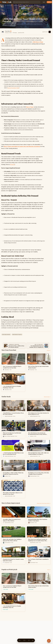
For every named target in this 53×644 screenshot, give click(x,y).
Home (3, 5)
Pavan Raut (7, 31)
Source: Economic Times (13, 88)
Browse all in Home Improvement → (43, 503)
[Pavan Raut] (2, 31)
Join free (49, 2)
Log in (44, 2)
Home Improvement (8, 5)
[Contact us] (49, 641)
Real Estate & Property (17, 334)
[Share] (32, 640)
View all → (48, 350)
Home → (48, 569)
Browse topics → (47, 396)
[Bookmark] (29, 640)
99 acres (12, 164)
